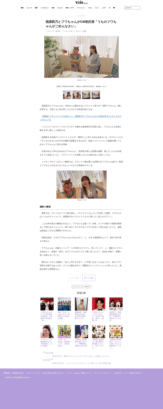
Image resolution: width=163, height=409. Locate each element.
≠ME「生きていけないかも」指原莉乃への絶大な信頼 (64, 315)
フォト (97, 7)
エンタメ (60, 7)
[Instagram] (110, 8)
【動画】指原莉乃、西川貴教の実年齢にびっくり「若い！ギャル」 (98, 344)
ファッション (81, 7)
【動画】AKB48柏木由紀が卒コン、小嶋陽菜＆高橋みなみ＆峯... (81, 343)
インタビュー (45, 7)
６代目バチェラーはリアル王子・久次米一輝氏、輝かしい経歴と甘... (98, 316)
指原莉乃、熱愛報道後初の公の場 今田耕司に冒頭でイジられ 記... (116, 316)
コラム (90, 7)
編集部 (104, 86)
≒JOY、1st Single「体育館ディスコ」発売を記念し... (64, 343)
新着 (22, 7)
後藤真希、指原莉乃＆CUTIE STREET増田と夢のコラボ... (81, 315)
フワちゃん (77, 286)
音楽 (53, 7)
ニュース (29, 7)
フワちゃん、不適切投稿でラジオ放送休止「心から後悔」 (46, 343)
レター (104, 7)
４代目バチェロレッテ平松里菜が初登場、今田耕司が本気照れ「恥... (46, 316)
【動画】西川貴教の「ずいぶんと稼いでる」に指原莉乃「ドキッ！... (115, 344)
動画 (36, 7)
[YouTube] (114, 8)
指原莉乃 (87, 286)
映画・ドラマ (70, 7)
